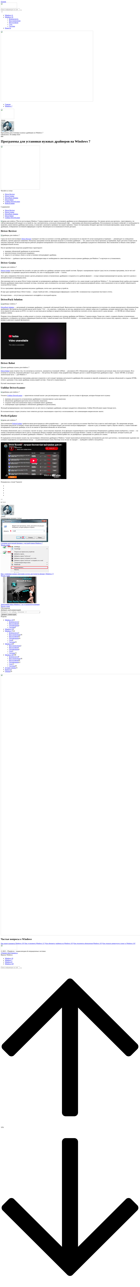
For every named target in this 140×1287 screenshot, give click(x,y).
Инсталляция (13, 22)
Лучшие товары (10, 668)
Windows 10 (9, 17)
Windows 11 (9, 15)
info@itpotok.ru (12, 953)
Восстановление (14, 21)
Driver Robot (9, 200)
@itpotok (4, 953)
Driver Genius (9, 196)
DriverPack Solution (11, 198)
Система (12, 26)
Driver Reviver (10, 194)
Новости (8, 28)
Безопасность (13, 19)
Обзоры (7, 671)
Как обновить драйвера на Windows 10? (59, 943)
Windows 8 (8, 644)
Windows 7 (8, 631)
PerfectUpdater (10, 203)
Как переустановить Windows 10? (13, 943)
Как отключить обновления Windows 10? (87, 943)
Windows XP (9, 655)
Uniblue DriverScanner (12, 201)
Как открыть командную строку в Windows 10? (118, 943)
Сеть (10, 24)
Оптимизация (14, 625)
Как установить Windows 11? (35, 943)
